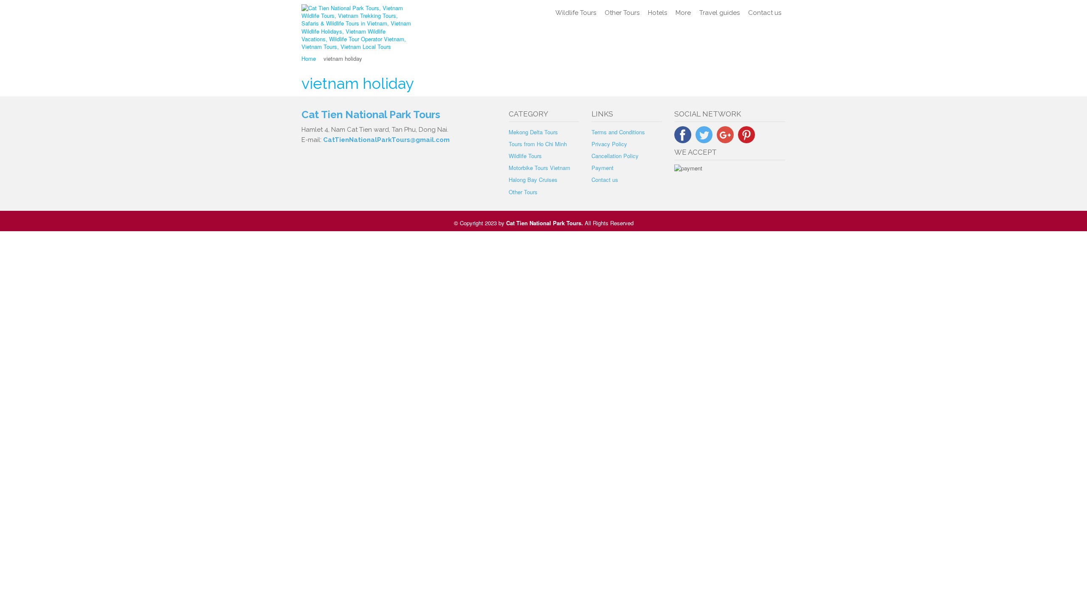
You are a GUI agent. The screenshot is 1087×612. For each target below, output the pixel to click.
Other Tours (622, 13)
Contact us (764, 13)
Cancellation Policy (615, 156)
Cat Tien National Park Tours (543, 223)
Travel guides (719, 13)
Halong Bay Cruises (533, 180)
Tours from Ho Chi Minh (538, 144)
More (683, 13)
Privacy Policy (609, 144)
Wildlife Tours (575, 13)
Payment (602, 168)
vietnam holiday (357, 83)
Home (308, 58)
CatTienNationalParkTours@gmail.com (386, 140)
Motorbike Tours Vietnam (539, 168)
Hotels (657, 13)
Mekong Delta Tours (533, 132)
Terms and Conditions (618, 132)
